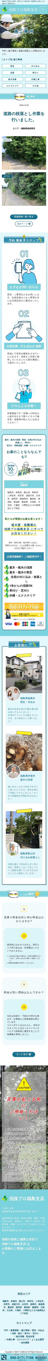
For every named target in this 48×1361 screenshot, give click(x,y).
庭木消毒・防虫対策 (25, 1336)
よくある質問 (38, 1339)
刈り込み (35, 66)
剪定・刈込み (38, 1330)
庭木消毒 (12, 79)
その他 (35, 85)
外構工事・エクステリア (18, 1339)
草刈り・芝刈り (31, 1333)
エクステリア (12, 85)
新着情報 (14, 1330)
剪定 (12, 66)
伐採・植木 (17, 1333)
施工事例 (25, 1330)
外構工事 (35, 79)
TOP (6, 1330)
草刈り (35, 72)
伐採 (12, 72)
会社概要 (25, 1342)
